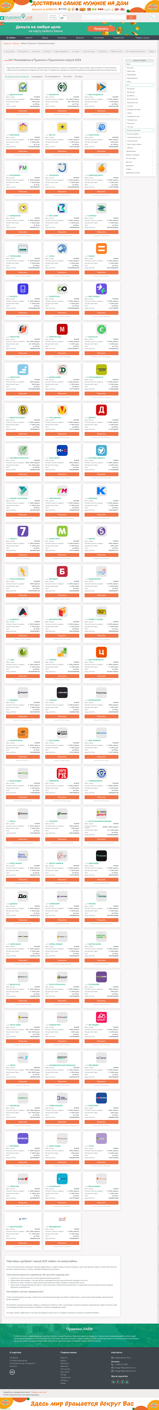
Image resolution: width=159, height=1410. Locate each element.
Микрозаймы (131, 75)
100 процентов (23, 51)
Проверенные (132, 120)
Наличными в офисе (134, 144)
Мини (129, 82)
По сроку (79, 76)
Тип (127, 85)
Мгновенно (103, 51)
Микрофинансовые (134, 109)
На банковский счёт (134, 137)
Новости (28, 37)
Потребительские (133, 116)
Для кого (129, 162)
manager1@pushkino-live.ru (125, 1367)
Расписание (65, 1369)
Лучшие (130, 106)
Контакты (13, 1366)
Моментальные (116, 51)
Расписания (99, 37)
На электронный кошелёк (135, 51)
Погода (63, 1374)
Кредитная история (133, 173)
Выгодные (130, 89)
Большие (130, 68)
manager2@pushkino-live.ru (125, 1371)
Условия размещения (18, 1360)
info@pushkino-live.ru (122, 1357)
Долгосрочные (132, 99)
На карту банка (132, 141)
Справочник (118, 37)
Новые (129, 113)
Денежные (131, 92)
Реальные (130, 123)
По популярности (52, 76)
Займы (63, 1383)
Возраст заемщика (132, 155)
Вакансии (80, 37)
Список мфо (9, 51)
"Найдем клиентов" (39, 1392)
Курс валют (65, 1372)
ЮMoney (130, 148)
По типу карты (131, 158)
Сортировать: (37, 76)
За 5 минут (76, 51)
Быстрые (47, 51)
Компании (62, 37)
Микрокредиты (132, 78)
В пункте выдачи (133, 134)
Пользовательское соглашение (22, 1363)
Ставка (128, 169)
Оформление (131, 151)
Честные (130, 127)
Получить (23, 111)
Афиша (45, 37)
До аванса (130, 96)
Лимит (128, 64)
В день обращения (61, 51)
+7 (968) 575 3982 (121, 1364)
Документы (130, 165)
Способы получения (133, 130)
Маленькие (131, 71)
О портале (14, 1357)
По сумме (67, 76)
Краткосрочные (132, 102)
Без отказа (36, 51)
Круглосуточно (89, 51)
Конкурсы (64, 1380)
